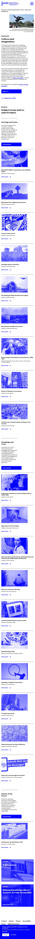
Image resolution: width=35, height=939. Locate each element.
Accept (6, 934)
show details (10, 145)
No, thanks (13, 934)
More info (4, 931)
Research (3, 9)
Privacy (18, 921)
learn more (7, 177)
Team (4, 91)
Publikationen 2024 (9, 98)
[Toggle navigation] (32, 3)
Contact (4, 921)
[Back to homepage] (10, 3)
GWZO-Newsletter (13, 924)
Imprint (11, 921)
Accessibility (27, 921)
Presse (3, 924)
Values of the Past (18, 77)
